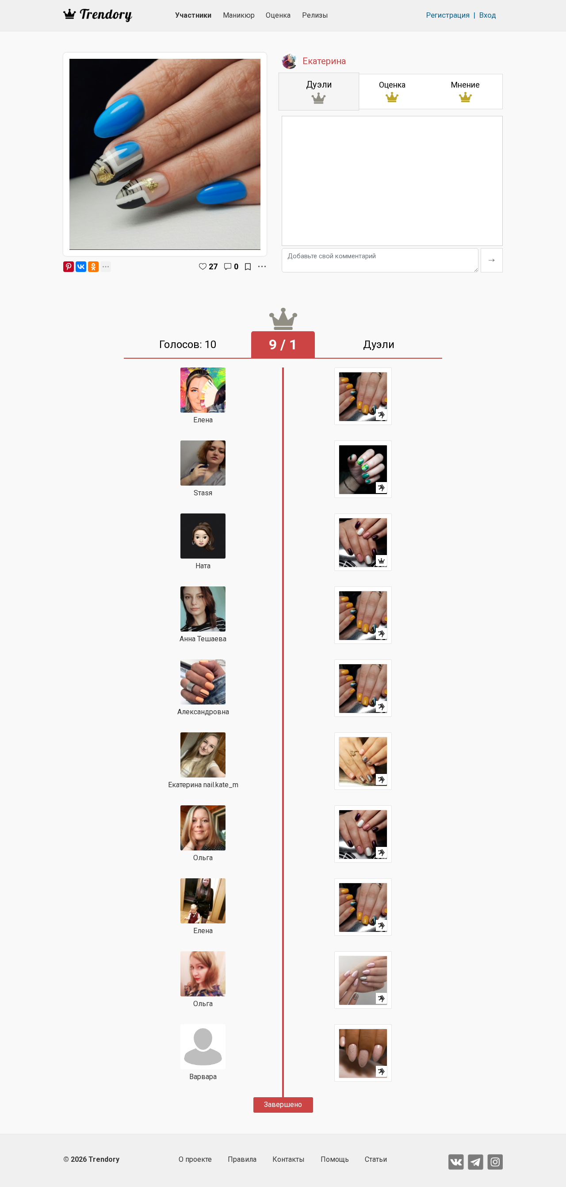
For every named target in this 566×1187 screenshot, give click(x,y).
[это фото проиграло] (363, 396)
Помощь (335, 1159)
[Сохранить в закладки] (248, 266)
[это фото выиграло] (363, 542)
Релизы (315, 15)
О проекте (195, 1159)
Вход (487, 15)
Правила (242, 1159)
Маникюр (239, 15)
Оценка (278, 15)
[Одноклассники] (93, 266)
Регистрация (448, 15)
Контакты (288, 1159)
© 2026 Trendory (91, 1159)
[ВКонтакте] (81, 266)
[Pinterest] (68, 266)
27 (213, 266)
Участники (193, 15)
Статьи (376, 1159)
